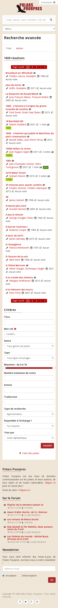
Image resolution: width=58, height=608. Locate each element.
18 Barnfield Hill (14, 121)
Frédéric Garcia (17, 76)
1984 (8, 160)
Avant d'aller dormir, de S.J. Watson (27, 512)
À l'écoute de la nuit (17, 256)
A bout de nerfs (14, 235)
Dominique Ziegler (34, 268)
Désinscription (29, 575)
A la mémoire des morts (19, 289)
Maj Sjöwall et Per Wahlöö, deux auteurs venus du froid (30, 528)
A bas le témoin (14, 214)
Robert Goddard (17, 124)
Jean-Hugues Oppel (19, 151)
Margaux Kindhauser (20, 280)
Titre (7, 316)
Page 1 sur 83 (18, 67)
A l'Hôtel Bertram (15, 265)
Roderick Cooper (18, 229)
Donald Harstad (17, 209)
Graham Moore (17, 175)
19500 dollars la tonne (18, 148)
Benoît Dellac (16, 139)
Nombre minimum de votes (20, 372)
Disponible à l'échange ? (18, 420)
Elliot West (14, 259)
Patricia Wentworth (19, 247)
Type (7, 352)
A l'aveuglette (13, 244)
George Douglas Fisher (21, 217)
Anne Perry (15, 292)
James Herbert (16, 200)
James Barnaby (17, 238)
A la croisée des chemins (19, 277)
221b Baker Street (16, 172)
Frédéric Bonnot (17, 188)
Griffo (12, 88)
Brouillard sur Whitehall (19, 72)
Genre (7, 340)
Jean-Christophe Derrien (21, 163)
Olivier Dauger (16, 268)
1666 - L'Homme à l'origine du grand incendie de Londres (26, 107)
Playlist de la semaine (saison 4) (25, 504)
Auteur (19, 48)
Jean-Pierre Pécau (33, 139)
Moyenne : (15, 364)
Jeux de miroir (13, 84)
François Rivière (40, 97)
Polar (9, 48)
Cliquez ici (50, 482)
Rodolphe (31, 76)
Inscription (11, 575)
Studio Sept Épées (31, 112)
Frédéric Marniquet (37, 188)
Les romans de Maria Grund (22, 519)
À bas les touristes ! (17, 226)
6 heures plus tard (16, 205)
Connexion (47, 2)
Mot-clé (9, 328)
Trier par (9, 432)
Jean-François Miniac (20, 97)
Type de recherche (15, 408)
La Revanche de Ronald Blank (22, 93)
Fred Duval (14, 112)
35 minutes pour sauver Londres (24, 184)
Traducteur (10, 396)
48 (7, 196)
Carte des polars (30, 453)
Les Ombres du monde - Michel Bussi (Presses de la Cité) (27, 537)
